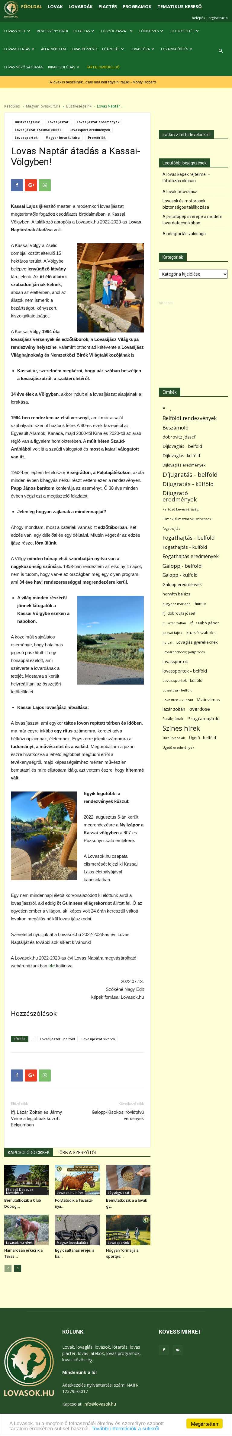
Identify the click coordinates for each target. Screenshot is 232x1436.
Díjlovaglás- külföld (181, 455)
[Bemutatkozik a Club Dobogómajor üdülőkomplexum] (26, 1180)
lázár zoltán (174, 709)
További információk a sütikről (125, 1428)
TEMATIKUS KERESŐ (179, 6)
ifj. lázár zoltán (174, 623)
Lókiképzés (149, 31)
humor (200, 603)
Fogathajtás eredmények (191, 556)
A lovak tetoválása (180, 191)
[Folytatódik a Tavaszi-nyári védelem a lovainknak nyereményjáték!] (77, 1180)
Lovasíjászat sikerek (98, 1039)
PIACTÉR (107, 6)
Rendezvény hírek (52, 31)
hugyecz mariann (177, 603)
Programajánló (203, 718)
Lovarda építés (174, 49)
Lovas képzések (84, 49)
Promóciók (96, 138)
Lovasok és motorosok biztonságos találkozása (186, 204)
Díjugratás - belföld (190, 474)
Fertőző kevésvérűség (180, 509)
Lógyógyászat (114, 31)
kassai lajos (172, 632)
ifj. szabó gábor (204, 623)
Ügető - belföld (202, 737)
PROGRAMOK (137, 6)
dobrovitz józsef (179, 437)
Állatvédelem (53, 49)
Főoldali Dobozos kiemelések (20, 1191)
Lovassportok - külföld (182, 680)
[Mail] (177, 1350)
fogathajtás (171, 528)
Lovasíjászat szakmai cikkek (38, 130)
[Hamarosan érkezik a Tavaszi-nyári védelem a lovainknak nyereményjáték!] (26, 1230)
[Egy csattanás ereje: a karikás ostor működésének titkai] (77, 1230)
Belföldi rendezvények (190, 418)
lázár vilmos (208, 699)
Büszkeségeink (78, 106)
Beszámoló (175, 427)
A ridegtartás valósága (184, 233)
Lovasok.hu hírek (70, 1193)
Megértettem (205, 1423)
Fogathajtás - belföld (189, 538)
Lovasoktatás (17, 49)
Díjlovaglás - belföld (182, 446)
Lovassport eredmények (89, 130)
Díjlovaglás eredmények (184, 465)
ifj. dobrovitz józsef (179, 613)
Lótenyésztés (182, 31)
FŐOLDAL (31, 6)
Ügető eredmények (178, 747)
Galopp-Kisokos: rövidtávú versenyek (118, 1115)
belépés (198, 17)
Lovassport (15, 31)
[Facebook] (164, 1350)
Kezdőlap (12, 106)
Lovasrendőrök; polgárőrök (184, 652)
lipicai (167, 642)
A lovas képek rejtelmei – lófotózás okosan (186, 177)
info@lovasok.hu (100, 1404)
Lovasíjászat (58, 122)
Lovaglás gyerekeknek (197, 642)
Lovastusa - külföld (178, 700)
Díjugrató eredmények (180, 496)
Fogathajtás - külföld (185, 547)
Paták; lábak (173, 718)
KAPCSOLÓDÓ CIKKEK (29, 1152)
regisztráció (218, 17)
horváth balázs (176, 594)
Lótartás (81, 31)
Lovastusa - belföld (177, 690)
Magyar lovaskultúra (43, 106)
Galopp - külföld (180, 575)
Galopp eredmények (182, 584)
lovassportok (175, 661)
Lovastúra (140, 49)
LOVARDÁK (81, 6)
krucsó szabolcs (201, 632)
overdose (199, 709)
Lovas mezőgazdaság (24, 67)
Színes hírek (181, 728)
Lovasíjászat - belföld (57, 1039)
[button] (220, 51)
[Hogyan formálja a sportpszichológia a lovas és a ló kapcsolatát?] (128, 1230)
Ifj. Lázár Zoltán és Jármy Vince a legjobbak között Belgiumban (36, 1119)
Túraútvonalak (174, 737)
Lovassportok (26, 138)
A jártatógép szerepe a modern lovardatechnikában (192, 219)
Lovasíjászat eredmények (98, 122)
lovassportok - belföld (185, 671)
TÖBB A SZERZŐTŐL (77, 1152)
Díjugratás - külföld (188, 484)
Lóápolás (110, 49)
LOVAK (55, 6)
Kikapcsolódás (61, 67)
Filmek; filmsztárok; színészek (187, 519)
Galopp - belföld (182, 566)
